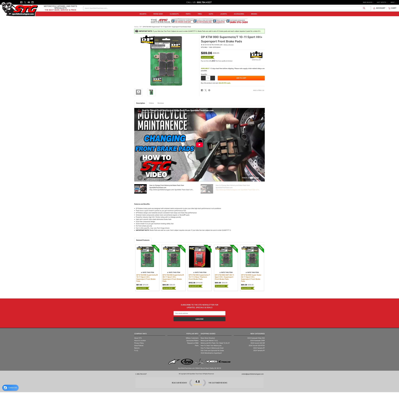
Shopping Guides (208, 334)
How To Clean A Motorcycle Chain (212, 348)
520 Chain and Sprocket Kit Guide (212, 350)
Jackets (223, 14)
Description (140, 103)
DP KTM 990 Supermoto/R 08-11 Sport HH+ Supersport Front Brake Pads (173, 278)
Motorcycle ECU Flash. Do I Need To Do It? (215, 343)
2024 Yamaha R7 (259, 348)
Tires (200, 14)
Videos (151, 103)
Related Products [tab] (142, 240)
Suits (211, 14)
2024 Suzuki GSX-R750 (257, 345)
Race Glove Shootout (208, 338)
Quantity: (204, 74)
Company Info (140, 334)
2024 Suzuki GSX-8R (258, 343)
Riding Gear (158, 14)
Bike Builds (368, 2)
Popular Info (192, 334)
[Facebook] (21, 2)
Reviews (161, 103)
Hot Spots (382, 2)
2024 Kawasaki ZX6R (257, 340)
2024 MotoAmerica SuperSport (211, 353)
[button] (10, 388)
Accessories (239, 14)
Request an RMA (192, 343)
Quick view (145, 255)
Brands (254, 14)
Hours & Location (140, 340)
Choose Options (147, 258)
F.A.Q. (136, 350)
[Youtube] (29, 2)
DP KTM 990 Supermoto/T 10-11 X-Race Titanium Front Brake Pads (199, 277)
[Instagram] (32, 2)
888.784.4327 (204, 2)
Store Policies (138, 345)
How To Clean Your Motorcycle (211, 345)
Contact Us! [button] (12, 388)
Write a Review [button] (229, 45)
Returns (136, 348)
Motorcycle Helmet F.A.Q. (209, 340)
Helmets (143, 14)
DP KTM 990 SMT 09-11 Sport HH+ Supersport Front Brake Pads (224, 277)
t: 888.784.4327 (141, 374)
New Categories (257, 334)
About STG (138, 338)
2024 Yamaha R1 (259, 350)
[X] (25, 2)
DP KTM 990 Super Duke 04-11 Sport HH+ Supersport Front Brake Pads (251, 278)
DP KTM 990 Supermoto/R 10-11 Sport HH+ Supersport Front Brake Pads (147, 278)
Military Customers (192, 338)
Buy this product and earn (216, 83)
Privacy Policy (139, 343)
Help (393, 2)
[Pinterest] (209, 90)
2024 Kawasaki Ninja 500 (256, 338)
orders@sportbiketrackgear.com (253, 374)
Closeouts (174, 14)
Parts (188, 14)
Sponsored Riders (192, 340)
